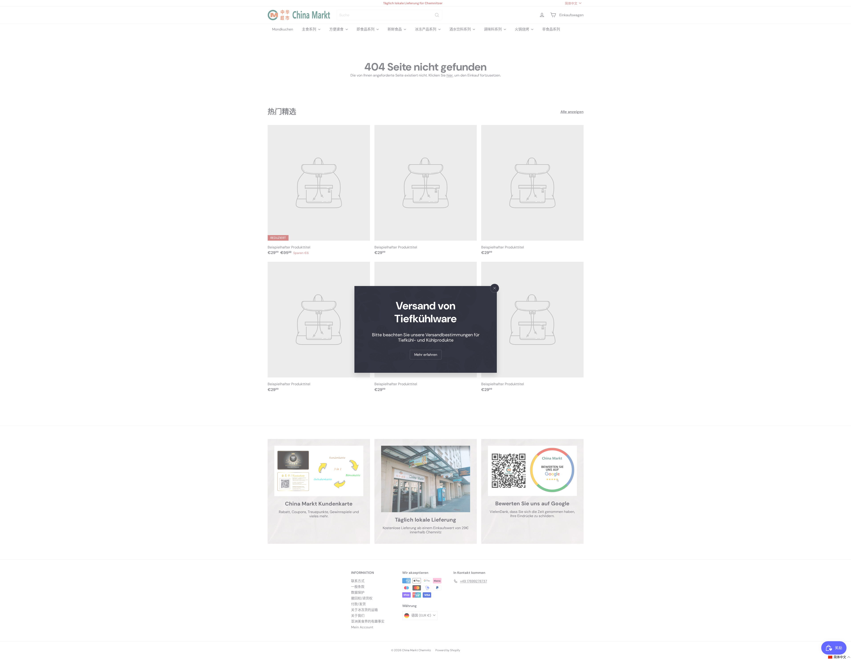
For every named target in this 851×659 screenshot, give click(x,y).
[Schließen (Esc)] (494, 288)
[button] (839, 657)
